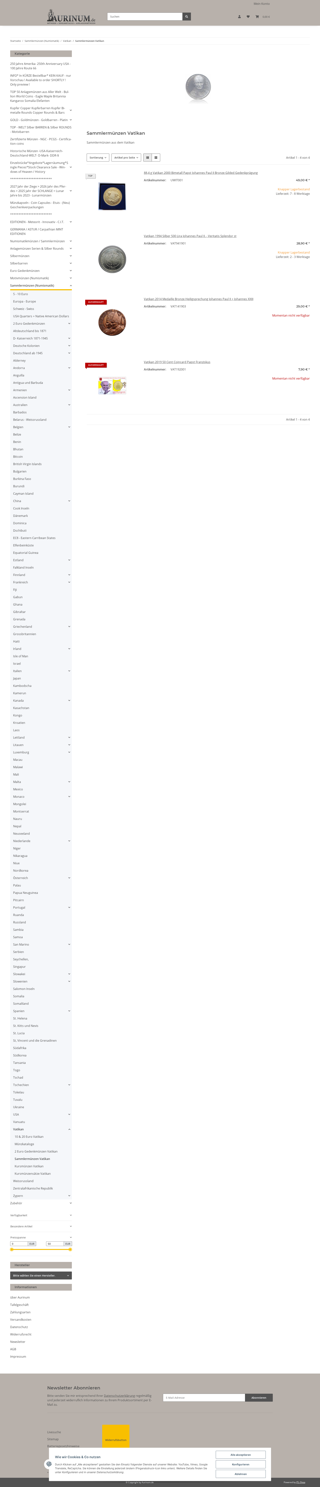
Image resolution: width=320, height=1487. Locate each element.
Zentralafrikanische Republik (33, 1188)
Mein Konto (262, 4)
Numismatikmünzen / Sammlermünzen (37, 241)
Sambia (18, 930)
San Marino (21, 944)
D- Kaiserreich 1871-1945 (30, 338)
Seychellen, (21, 959)
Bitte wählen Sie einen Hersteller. (34, 1275)
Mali (16, 774)
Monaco (18, 797)
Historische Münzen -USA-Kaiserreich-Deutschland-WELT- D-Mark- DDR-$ (36, 153)
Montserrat (21, 811)
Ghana (17, 604)
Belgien (18, 427)
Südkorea (19, 1055)
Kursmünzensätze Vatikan (33, 1174)
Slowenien (20, 981)
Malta (17, 782)
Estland (18, 560)
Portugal (19, 907)
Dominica (19, 523)
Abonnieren (258, 1397)
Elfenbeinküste (23, 545)
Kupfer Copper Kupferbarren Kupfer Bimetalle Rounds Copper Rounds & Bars (37, 110)
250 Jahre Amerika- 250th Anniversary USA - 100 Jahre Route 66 (40, 66)
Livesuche (54, 1432)
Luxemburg (21, 752)
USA (16, 1114)
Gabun (18, 597)
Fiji (15, 590)
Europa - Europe (24, 301)
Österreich (20, 878)
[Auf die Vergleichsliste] (122, 177)
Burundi (18, 486)
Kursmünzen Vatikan (29, 1166)
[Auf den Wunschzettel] (132, 177)
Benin (17, 442)
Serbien (18, 952)
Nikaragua (20, 856)
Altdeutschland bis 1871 (29, 331)
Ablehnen (241, 1474)
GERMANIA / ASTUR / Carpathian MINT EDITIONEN (36, 231)
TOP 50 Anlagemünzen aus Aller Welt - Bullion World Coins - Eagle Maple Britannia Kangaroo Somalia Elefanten (39, 96)
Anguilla (18, 375)
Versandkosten (20, 1320)
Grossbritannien (24, 634)
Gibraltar (19, 612)
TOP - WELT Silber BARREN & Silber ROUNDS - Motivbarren (40, 129)
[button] (239, 16)
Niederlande (21, 841)
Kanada (18, 701)
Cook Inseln (21, 508)
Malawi (18, 767)
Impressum (18, 1357)
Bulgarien (19, 471)
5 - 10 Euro (20, 294)
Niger (17, 848)
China (17, 501)
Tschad (18, 1077)
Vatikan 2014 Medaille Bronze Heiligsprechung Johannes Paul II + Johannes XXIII (198, 299)
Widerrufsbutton (115, 1440)
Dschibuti (19, 530)
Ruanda (18, 915)
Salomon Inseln (24, 989)
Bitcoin (18, 457)
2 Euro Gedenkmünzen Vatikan (36, 1151)
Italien (17, 671)
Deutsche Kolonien (26, 346)
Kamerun (19, 693)
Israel (17, 664)
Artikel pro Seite (124, 157)
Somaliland (21, 1004)
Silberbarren (19, 263)
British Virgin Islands (27, 464)
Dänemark (20, 516)
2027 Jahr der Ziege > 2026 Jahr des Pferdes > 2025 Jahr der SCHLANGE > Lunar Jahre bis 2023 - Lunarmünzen (38, 190)
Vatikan (18, 1129)
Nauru (17, 819)
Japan (17, 678)
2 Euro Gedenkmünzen (29, 324)
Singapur (19, 967)
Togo (16, 1070)
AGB (13, 1349)
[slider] (12, 1249)
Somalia (18, 996)
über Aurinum (20, 1297)
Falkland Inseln (23, 567)
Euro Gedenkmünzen (25, 271)
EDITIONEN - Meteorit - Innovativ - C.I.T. (37, 222)
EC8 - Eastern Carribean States (34, 538)
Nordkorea (20, 871)
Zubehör (16, 1203)
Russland (19, 922)
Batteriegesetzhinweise (63, 1446)
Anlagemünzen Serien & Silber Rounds (37, 249)
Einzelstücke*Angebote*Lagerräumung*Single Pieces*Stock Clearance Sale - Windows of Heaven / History (39, 167)
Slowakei (19, 974)
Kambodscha (22, 686)
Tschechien (21, 1085)
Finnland (19, 575)
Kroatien (19, 723)
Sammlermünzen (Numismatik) (32, 285)
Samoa (18, 937)
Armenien (20, 390)
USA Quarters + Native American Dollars (41, 316)
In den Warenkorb (284, 217)
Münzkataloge (24, 1144)
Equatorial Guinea (25, 553)
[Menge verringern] (261, 206)
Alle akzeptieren (241, 1454)
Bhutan (18, 449)
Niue (16, 863)
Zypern (18, 1196)
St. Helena (20, 1018)
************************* (31, 179)
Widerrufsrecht (20, 1334)
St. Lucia (19, 1033)
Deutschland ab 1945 (28, 353)
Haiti (16, 641)
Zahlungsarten (20, 1312)
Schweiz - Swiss (23, 309)
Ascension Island (24, 397)
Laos (16, 730)
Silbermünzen (19, 256)
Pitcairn (18, 900)
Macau (17, 760)
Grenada (19, 619)
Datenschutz (19, 1327)
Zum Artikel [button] (284, 327)
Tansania (19, 1063)
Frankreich (20, 582)
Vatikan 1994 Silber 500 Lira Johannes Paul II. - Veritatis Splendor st (190, 236)
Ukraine (18, 1107)
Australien (20, 405)
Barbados (20, 412)
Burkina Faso (22, 479)
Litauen (18, 745)
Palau (17, 885)
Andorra (19, 368)
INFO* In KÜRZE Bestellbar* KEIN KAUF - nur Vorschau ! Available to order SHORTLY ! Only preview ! (40, 80)
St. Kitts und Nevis (25, 1026)
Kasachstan (21, 708)
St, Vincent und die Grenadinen (35, 1041)
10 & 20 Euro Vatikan (29, 1137)
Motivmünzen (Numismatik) (29, 278)
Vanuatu (19, 1122)
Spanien (18, 1011)
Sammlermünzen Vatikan (32, 1159)
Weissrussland (23, 1181)
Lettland (19, 737)
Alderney (19, 360)
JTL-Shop (300, 1482)
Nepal (17, 826)
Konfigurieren (240, 1464)
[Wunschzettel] (248, 16)
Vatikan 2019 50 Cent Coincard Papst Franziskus (177, 362)
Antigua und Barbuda (28, 383)
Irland (17, 649)
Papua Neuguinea (25, 893)
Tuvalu (17, 1100)
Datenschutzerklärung (119, 1396)
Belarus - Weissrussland (29, 420)
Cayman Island (23, 494)
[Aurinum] (71, 16)
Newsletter (17, 1342)
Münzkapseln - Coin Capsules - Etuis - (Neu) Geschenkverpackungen (40, 205)
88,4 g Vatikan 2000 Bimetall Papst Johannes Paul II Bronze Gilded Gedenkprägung (201, 173)
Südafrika (19, 1048)
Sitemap (53, 1439)
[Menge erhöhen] (307, 206)
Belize (17, 434)
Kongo (17, 715)
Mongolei (19, 804)
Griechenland (22, 627)
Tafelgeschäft (19, 1305)
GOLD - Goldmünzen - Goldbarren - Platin (39, 120)
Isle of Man (20, 656)
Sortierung (96, 157)
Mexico (18, 789)
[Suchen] (186, 17)
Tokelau (18, 1092)
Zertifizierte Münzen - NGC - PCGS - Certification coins (40, 141)
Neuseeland (21, 834)
